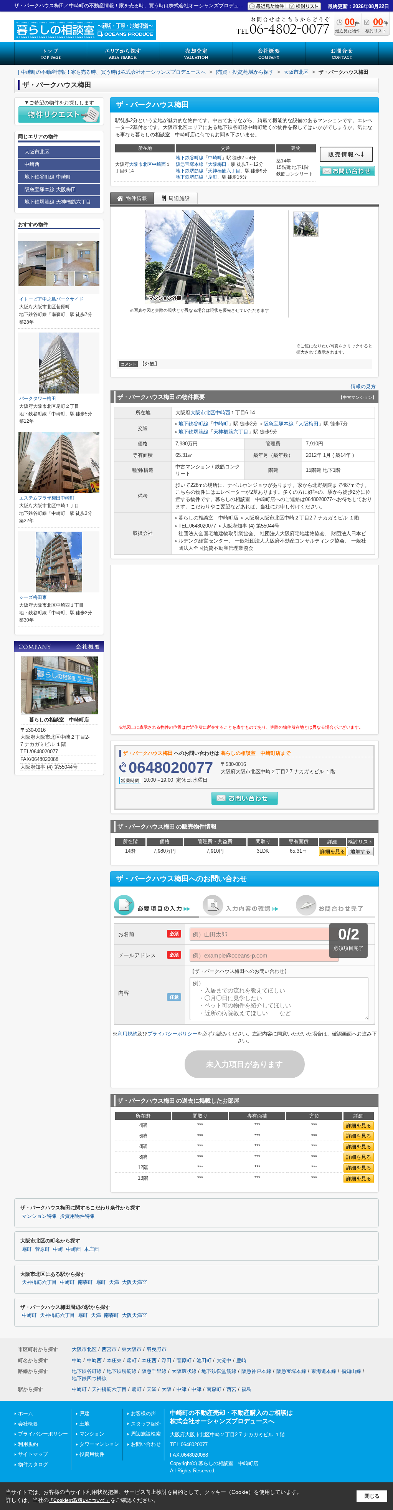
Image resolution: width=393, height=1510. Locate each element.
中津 (182, 1389)
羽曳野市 (157, 1349)
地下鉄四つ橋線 (89, 1378)
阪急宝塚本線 (189, 164)
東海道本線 (323, 1371)
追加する (360, 851)
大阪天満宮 (134, 1282)
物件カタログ (33, 1464)
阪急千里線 (154, 1371)
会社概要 (28, 1424)
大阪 (167, 1389)
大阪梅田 (217, 164)
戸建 (84, 1413)
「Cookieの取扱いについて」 (79, 1500)
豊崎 (241, 1360)
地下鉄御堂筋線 (218, 1371)
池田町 (203, 1360)
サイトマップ (33, 1454)
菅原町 (42, 1249)
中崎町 (215, 157)
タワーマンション (99, 1444)
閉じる (372, 1496)
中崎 (58, 1249)
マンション (91, 1434)
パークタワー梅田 (37, 398)
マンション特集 (39, 1216)
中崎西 (159, 164)
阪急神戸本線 (256, 1371)
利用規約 (127, 1034)
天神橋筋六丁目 (224, 171)
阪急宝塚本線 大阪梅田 (50, 189)
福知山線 (351, 1371)
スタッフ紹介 (146, 1424)
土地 (84, 1424)
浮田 (167, 1360)
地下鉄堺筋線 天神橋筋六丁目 (58, 202)
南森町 (85, 1282)
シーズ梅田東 (33, 597)
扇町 (212, 177)
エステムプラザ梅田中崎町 (46, 498)
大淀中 (223, 1360)
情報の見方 (363, 386)
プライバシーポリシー (172, 1034)
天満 (114, 1282)
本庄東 (114, 1360)
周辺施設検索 (146, 1434)
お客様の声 (143, 1413)
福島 (246, 1389)
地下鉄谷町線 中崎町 (48, 177)
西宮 (231, 1389)
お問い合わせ (146, 1444)
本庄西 (91, 1249)
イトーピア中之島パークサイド (51, 299)
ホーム (25, 1413)
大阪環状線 (184, 1371)
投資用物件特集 (77, 1216)
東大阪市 (132, 1349)
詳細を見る (332, 851)
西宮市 (109, 1349)
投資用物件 (91, 1454)
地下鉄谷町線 (189, 157)
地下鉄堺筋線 (189, 171)
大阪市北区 (140, 164)
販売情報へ (345, 154)
